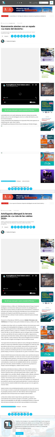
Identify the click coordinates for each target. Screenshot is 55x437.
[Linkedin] (21, 36)
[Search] (47, 3)
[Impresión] (27, 36)
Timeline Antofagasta (10, 41)
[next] (53, 16)
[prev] (51, 16)
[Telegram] (30, 36)
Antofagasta (19, 181)
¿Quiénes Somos (27, 428)
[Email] (24, 36)
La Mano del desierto (25, 181)
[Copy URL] (33, 36)
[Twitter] (21, 2)
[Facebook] (17, 2)
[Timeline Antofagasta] (3, 41)
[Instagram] (19, 2)
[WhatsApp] (18, 36)
